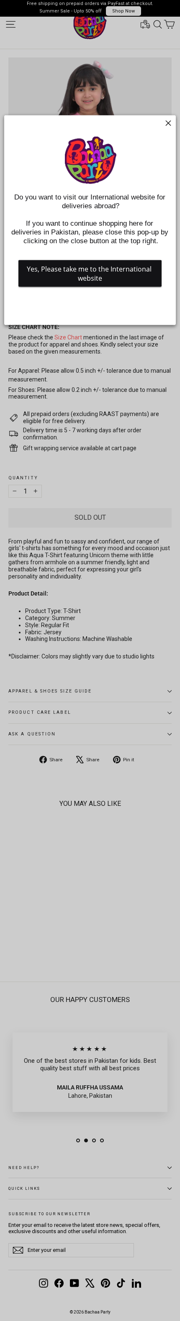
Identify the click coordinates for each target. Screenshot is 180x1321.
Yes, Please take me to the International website (90, 273)
